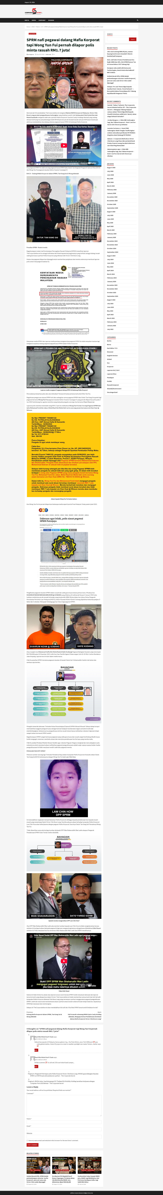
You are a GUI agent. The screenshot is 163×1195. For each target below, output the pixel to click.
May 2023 (110, 311)
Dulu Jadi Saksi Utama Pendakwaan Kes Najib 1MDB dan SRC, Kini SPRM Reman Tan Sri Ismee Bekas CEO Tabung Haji (121, 62)
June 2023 (110, 307)
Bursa (34, 20)
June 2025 (110, 219)
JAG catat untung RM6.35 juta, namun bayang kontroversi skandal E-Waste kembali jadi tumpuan (120, 54)
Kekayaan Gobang (46, 602)
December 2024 (112, 241)
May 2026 (110, 179)
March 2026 (111, 186)
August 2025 (111, 212)
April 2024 (110, 270)
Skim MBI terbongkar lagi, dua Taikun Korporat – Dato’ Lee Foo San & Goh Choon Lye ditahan (121, 122)
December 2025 (112, 197)
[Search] (137, 20)
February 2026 (111, 190)
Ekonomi (51, 20)
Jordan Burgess (112, 120)
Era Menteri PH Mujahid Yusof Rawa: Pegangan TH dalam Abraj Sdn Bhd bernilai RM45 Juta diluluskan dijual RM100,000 (64, 1165)
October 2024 (111, 248)
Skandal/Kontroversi (114, 389)
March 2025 (111, 230)
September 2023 (112, 296)
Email (29, 1126)
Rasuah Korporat (113, 385)
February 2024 (111, 278)
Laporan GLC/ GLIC (113, 370)
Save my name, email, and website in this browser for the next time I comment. (53, 1140)
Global (109, 359)
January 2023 (111, 326)
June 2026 (110, 175)
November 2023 (112, 289)
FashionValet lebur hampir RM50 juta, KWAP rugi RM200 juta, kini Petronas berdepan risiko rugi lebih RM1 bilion (89, 1165)
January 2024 (111, 281)
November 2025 (112, 201)
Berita (27, 20)
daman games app (113, 149)
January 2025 (111, 237)
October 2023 (111, 292)
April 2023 (110, 314)
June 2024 (110, 263)
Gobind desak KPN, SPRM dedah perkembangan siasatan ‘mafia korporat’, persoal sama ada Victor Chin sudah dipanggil (38, 1165)
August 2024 (111, 256)
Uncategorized (112, 392)
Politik (109, 381)
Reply (36, 1050)
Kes (31, 1170)
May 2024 (110, 267)
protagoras (31, 54)
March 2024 (111, 274)
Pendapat (110, 378)
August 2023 (111, 300)
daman (109, 139)
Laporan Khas (32, 33)
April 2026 (110, 182)
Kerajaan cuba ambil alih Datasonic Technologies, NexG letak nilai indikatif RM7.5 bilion (120, 70)
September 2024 (112, 252)
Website (29, 1133)
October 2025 (111, 204)
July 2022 (110, 329)
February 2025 (111, 234)
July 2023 (110, 303)
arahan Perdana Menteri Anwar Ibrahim (44, 743)
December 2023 (112, 285)
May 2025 (110, 223)
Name (29, 1119)
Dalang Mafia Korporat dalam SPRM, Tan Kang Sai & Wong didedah (44, 1014)
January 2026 (111, 193)
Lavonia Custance (113, 128)
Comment (30, 1093)
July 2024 (110, 259)
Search (110, 34)
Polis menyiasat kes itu (41, 930)
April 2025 (110, 226)
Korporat (42, 20)
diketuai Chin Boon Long (52, 999)
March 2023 (111, 318)
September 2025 (112, 208)
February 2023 (111, 322)
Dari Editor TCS (112, 348)
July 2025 (110, 215)
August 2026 (111, 167)
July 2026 (110, 171)
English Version (112, 355)
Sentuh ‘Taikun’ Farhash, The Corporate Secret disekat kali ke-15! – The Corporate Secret (121, 107)
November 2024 (112, 245)
